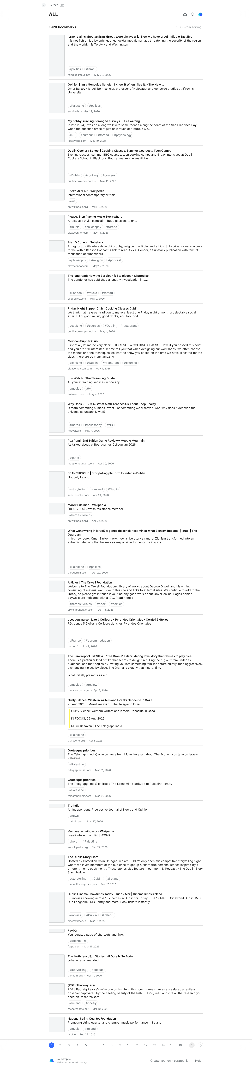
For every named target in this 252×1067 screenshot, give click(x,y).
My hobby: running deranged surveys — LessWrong (81, 118)
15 (171, 1045)
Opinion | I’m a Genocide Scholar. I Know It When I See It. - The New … (94, 81)
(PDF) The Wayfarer (59, 982)
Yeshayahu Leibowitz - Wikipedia (69, 828)
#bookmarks (78, 940)
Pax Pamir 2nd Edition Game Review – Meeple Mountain (84, 437)
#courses (109, 175)
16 (180, 1045)
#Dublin (74, 175)
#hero (73, 841)
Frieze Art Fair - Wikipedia (64, 188)
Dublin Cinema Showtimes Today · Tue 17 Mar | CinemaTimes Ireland (93, 891)
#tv (88, 388)
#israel (90, 69)
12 (145, 1045)
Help (198, 1060)
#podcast (114, 260)
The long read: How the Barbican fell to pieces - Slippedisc (86, 272)
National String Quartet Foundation (70, 1015)
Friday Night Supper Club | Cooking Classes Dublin (81, 305)
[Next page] (200, 1045)
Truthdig (51, 802)
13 (154, 1045)
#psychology (122, 135)
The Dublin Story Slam (61, 854)
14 (163, 1045)
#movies (75, 388)
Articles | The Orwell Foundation (68, 579)
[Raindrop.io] (200, 14)
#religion (97, 260)
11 (137, 1045)
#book (101, 604)
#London (75, 293)
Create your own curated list (169, 1060)
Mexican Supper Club (60, 338)
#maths (74, 425)
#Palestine (76, 105)
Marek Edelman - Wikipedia (65, 502)
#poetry (91, 1003)
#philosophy (93, 227)
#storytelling (77, 489)
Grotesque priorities (59, 747)
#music (74, 227)
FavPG (50, 927)
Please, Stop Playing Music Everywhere (73, 213)
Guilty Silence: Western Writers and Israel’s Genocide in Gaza (88, 697)
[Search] (192, 14)
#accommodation (98, 640)
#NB (72, 135)
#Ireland (97, 489)
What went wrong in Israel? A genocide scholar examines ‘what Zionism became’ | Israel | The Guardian (117, 527)
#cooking (91, 175)
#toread (103, 135)
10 (128, 1045)
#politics (75, 69)
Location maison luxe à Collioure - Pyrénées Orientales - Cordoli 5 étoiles (96, 616)
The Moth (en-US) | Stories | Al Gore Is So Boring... (81, 953)
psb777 (56, 5)
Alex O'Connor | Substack (63, 239)
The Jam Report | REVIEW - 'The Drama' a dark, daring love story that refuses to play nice (108, 653)
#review (91, 684)
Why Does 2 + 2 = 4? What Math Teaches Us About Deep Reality (90, 401)
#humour (87, 135)
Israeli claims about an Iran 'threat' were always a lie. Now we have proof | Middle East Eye (108, 33)
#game (74, 457)
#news (74, 815)
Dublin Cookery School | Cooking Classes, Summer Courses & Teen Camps (97, 147)
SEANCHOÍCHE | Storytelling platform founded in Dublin (84, 470)
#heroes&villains (80, 515)
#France (75, 640)
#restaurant (129, 325)
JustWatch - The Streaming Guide (69, 375)
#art (72, 201)
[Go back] (44, 5)
